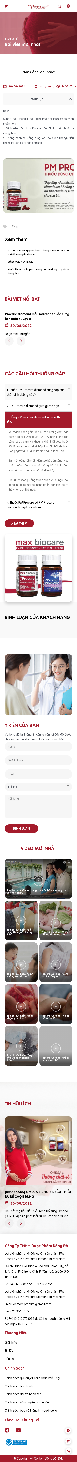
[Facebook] (7, 1430)
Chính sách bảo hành (19, 1386)
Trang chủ (12, 39)
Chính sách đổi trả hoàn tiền (23, 1394)
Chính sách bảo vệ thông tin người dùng (31, 1410)
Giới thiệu (11, 1342)
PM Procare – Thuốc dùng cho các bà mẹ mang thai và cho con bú (37, 891)
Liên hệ (9, 1358)
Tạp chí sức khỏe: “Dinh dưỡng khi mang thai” (55, 933)
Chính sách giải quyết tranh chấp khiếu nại (32, 1378)
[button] (6, 6)
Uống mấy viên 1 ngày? (21, 262)
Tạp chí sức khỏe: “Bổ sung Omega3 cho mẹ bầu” (19, 932)
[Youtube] (18, 1430)
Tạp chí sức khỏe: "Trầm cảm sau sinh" (55, 1059)
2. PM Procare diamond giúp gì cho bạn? (34, 406)
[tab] (38, 392)
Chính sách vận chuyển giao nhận (27, 1402)
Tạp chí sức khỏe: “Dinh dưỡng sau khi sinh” (20, 975)
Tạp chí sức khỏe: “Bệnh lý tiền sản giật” (55, 975)
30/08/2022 (21, 325)
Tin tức (9, 1350)
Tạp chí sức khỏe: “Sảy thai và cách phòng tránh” (19, 1058)
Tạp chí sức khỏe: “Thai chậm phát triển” (20, 1017)
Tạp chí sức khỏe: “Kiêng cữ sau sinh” (55, 1017)
